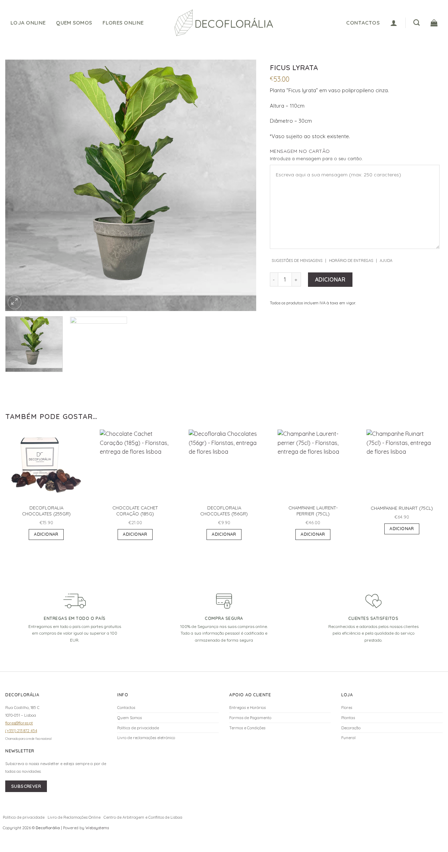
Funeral (348, 737)
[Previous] (19, 185)
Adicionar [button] (46, 534)
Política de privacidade (138, 727)
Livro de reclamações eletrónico (146, 737)
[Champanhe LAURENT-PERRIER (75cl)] (313, 465)
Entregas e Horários (247, 707)
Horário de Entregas (351, 260)
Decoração (350, 727)
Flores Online (123, 22)
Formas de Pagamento (250, 717)
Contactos (126, 707)
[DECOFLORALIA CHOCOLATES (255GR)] (46, 465)
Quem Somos (74, 22)
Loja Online (28, 22)
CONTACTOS (363, 22)
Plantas (348, 717)
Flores (346, 707)
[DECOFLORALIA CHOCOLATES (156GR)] (224, 465)
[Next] (242, 185)
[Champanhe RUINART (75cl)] (401, 465)
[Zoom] (14, 302)
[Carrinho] (434, 22)
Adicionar (330, 279)
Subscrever (26, 786)
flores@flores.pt (19, 723)
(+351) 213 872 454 (21, 730)
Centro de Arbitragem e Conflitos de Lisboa (143, 817)
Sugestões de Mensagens (297, 260)
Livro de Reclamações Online (74, 817)
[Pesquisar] (416, 23)
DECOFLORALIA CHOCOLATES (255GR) (46, 510)
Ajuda (386, 260)
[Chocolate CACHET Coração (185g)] (135, 465)
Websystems (97, 827)
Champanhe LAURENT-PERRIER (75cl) (313, 510)
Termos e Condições (247, 727)
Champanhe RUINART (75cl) (402, 508)
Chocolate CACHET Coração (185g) (135, 510)
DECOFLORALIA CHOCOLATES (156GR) (224, 510)
